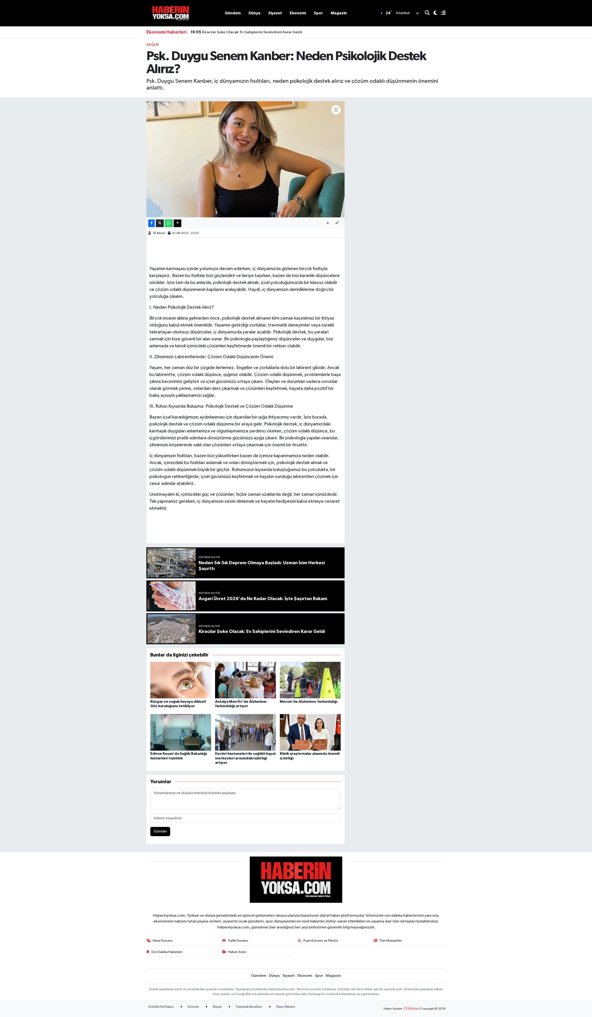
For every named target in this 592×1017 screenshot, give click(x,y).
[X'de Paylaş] (160, 223)
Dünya (254, 13)
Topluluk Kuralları (248, 1006)
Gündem (233, 13)
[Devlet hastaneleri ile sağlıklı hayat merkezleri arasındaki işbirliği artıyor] (245, 732)
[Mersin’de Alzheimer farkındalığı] (310, 680)
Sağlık (152, 45)
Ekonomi (298, 13)
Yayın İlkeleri (285, 1006)
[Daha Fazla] (177, 223)
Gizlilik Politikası (161, 1006)
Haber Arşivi (237, 952)
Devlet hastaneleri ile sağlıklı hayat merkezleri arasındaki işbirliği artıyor (245, 758)
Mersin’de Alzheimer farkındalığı (308, 701)
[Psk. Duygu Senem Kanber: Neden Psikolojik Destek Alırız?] (245, 159)
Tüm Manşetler (390, 940)
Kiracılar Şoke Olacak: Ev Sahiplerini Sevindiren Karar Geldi (246, 32)
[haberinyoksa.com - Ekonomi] (170, 13)
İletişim (193, 1006)
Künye (217, 1006)
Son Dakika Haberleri (166, 952)
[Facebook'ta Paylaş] (151, 223)
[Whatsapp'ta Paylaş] (169, 223)
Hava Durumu (163, 940)
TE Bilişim (411, 1008)
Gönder (160, 831)
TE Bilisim (159, 233)
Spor (318, 13)
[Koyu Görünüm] (433, 13)
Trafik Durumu (238, 940)
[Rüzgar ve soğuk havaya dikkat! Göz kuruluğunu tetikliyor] (180, 680)
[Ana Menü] (441, 13)
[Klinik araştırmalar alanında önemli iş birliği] (310, 732)
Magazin (339, 13)
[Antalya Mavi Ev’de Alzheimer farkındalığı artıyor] (245, 680)
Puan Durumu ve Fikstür (320, 940)
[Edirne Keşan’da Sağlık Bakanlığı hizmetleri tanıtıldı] (180, 732)
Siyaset (275, 13)
